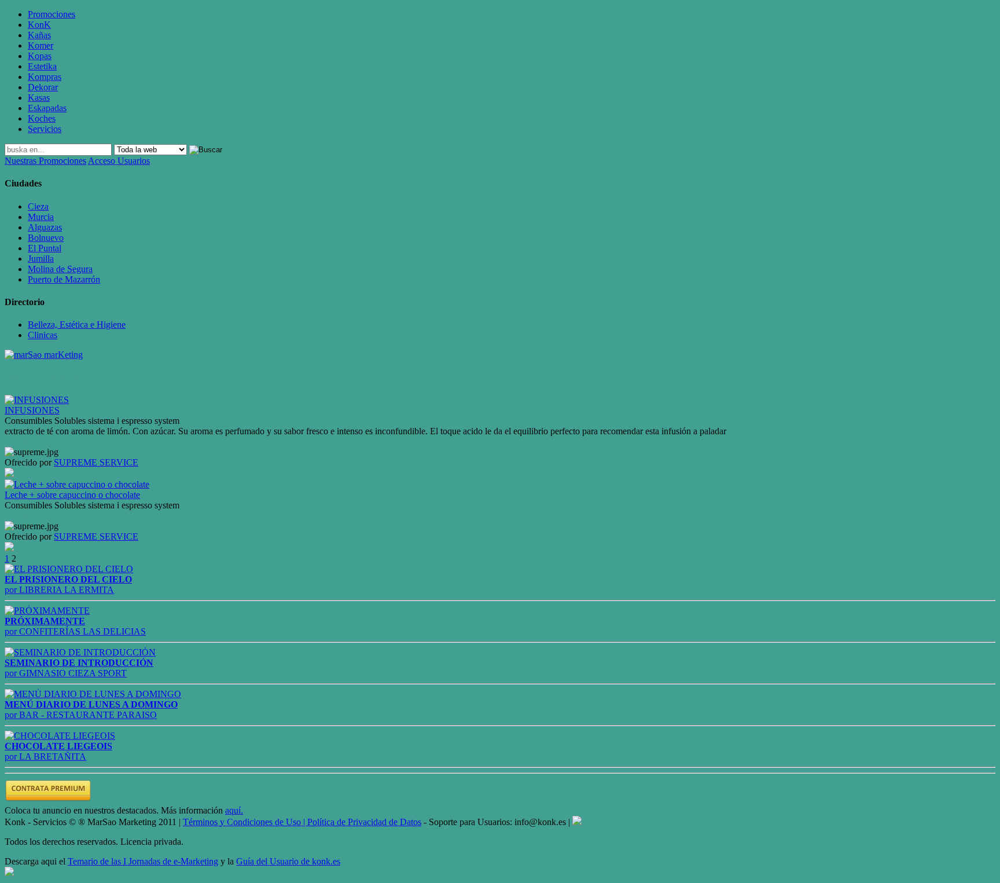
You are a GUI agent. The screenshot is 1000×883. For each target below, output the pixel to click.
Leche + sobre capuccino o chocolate (72, 495)
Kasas (39, 97)
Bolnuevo (46, 238)
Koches (42, 118)
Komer (40, 45)
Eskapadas (47, 108)
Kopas (40, 56)
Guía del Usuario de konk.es (288, 861)
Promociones (51, 14)
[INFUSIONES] (37, 400)
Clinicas (42, 335)
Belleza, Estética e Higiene (77, 324)
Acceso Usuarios (119, 161)
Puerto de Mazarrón (64, 279)
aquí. (234, 810)
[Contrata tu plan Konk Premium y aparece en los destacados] (48, 800)
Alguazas (45, 227)
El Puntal (44, 248)
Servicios (44, 129)
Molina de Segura (60, 269)
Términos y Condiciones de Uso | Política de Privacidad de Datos (302, 822)
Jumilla (41, 258)
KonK (39, 25)
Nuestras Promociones (45, 161)
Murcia (41, 217)
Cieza (38, 206)
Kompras (44, 77)
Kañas (39, 35)
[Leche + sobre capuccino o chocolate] (77, 484)
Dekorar (43, 87)
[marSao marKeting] (44, 355)
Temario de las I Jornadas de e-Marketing (143, 861)
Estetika (42, 66)
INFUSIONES (32, 410)
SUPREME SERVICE (96, 462)
